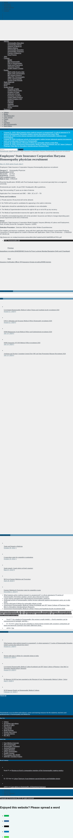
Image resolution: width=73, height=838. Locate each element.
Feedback (7, 795)
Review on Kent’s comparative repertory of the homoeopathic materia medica (37, 770)
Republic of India (13, 89)
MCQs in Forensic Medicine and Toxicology (17, 579)
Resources (7, 6)
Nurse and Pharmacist (15, 65)
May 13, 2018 (4, 164)
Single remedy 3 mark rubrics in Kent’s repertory (18, 568)
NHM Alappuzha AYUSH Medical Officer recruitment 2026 (22, 343)
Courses (7, 58)
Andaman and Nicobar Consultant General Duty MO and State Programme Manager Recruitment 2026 (35, 353)
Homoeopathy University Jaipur (12, 613)
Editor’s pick (4, 632)
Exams (6, 70)
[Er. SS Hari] (6, 775)
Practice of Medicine (14, 53)
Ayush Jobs (18, 164)
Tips (5, 121)
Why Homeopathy (10, 744)
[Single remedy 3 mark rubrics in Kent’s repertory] (7, 565)
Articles (6, 41)
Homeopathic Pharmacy (16, 51)
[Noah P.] (6, 767)
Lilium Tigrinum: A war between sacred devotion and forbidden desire (37, 778)
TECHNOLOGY (9, 116)
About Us (7, 790)
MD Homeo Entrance (15, 75)
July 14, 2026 (8, 333)
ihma (25, 613)
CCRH (22, 612)
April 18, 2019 (8, 581)
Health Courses (9, 753)
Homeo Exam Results (15, 80)
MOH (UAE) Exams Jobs (16, 72)
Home (6, 2)
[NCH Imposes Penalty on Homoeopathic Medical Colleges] (7, 687)
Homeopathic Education (16, 43)
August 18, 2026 (9, 657)
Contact (6, 11)
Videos (6, 112)
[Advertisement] (34, 34)
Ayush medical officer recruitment (8, 612)
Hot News (7, 4)
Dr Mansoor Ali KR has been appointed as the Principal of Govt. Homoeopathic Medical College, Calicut (35, 679)
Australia (11, 104)
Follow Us (7, 9)
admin (12, 164)
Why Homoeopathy (10, 124)
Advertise (7, 791)
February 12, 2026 (10, 692)
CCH (18, 612)
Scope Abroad (8, 87)
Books (6, 114)
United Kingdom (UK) (15, 99)
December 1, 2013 (10, 592)
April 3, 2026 (8, 681)
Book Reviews (9, 730)
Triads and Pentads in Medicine (13, 546)
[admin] (6, 783)
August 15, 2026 (9, 670)
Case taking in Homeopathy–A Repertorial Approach (28, 787)
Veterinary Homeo (14, 67)
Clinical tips (8, 728)
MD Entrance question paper (42, 613)
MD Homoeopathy (14, 61)
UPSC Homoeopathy (15, 78)
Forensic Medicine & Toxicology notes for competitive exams (22, 590)
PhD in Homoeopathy (15, 63)
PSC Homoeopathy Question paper (62, 613)
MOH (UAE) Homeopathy (16, 73)
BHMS (10, 60)
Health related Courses (15, 68)
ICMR (22, 613)
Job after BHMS (31, 613)
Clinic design (8, 117)
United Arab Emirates (15, 90)
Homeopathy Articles (15, 45)
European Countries (14, 95)
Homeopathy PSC (46, 612)
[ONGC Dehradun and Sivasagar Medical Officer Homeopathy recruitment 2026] (7, 317)
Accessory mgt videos (11, 723)
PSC (52, 613)
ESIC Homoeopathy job (12, 240)
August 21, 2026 (9, 646)
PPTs (5, 85)
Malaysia (11, 101)
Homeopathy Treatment (12, 746)
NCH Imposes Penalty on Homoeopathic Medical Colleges (21, 690)
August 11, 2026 (9, 311)
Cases (6, 119)
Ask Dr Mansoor (9, 793)
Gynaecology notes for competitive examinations (18, 557)
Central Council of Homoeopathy (32, 612)
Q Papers (7, 84)
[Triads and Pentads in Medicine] (7, 543)
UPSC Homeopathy (10, 751)
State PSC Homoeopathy (16, 77)
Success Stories (9, 734)
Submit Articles (9, 7)
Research (7, 109)
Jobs (5, 56)
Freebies (7, 122)
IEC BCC (7, 735)
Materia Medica (13, 48)
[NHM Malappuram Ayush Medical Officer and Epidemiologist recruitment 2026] (7, 328)
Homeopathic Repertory (16, 50)
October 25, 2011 (9, 548)
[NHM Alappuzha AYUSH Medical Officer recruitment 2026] (7, 339)
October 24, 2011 (9, 559)
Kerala (10, 107)
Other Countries (13, 106)
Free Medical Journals (11, 743)
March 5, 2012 (8, 570)
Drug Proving (12, 55)
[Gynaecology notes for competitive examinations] (7, 554)
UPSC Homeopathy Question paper (9, 615)
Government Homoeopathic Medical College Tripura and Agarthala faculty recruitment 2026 (31, 310)
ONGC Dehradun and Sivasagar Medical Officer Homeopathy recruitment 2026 (28, 321)
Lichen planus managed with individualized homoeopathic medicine (27, 598)
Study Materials (9, 82)
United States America (15, 97)
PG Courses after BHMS (12, 755)
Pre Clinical (8, 727)
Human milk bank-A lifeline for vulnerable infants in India (23, 603)
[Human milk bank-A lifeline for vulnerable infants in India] (7, 652)
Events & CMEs (9, 725)
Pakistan (10, 102)
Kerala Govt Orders (10, 732)
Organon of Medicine (15, 46)
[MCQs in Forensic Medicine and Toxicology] (7, 576)
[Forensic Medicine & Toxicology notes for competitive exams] (7, 587)
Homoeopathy (55, 612)
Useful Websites (9, 750)
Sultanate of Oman (14, 94)
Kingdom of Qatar (13, 92)
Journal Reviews (9, 748)
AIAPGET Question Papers (13, 756)
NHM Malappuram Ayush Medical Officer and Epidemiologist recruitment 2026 (28, 332)
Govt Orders (8, 126)
